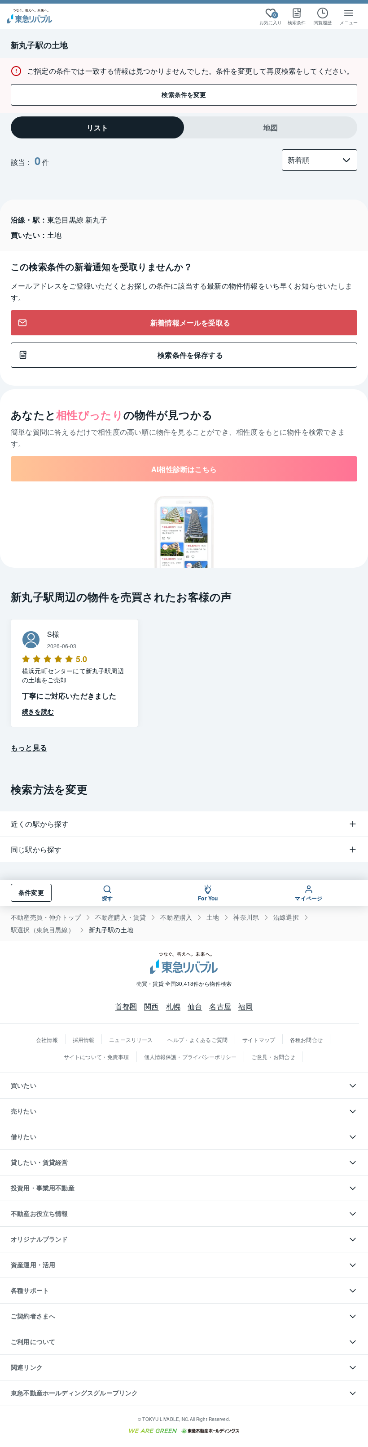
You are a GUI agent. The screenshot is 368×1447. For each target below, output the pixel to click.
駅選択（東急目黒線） (42, 930)
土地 (212, 917)
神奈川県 (246, 917)
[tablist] (184, 127)
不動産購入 (176, 917)
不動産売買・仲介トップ (46, 917)
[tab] (97, 127)
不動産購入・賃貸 (120, 917)
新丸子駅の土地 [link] (111, 930)
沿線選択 (286, 917)
